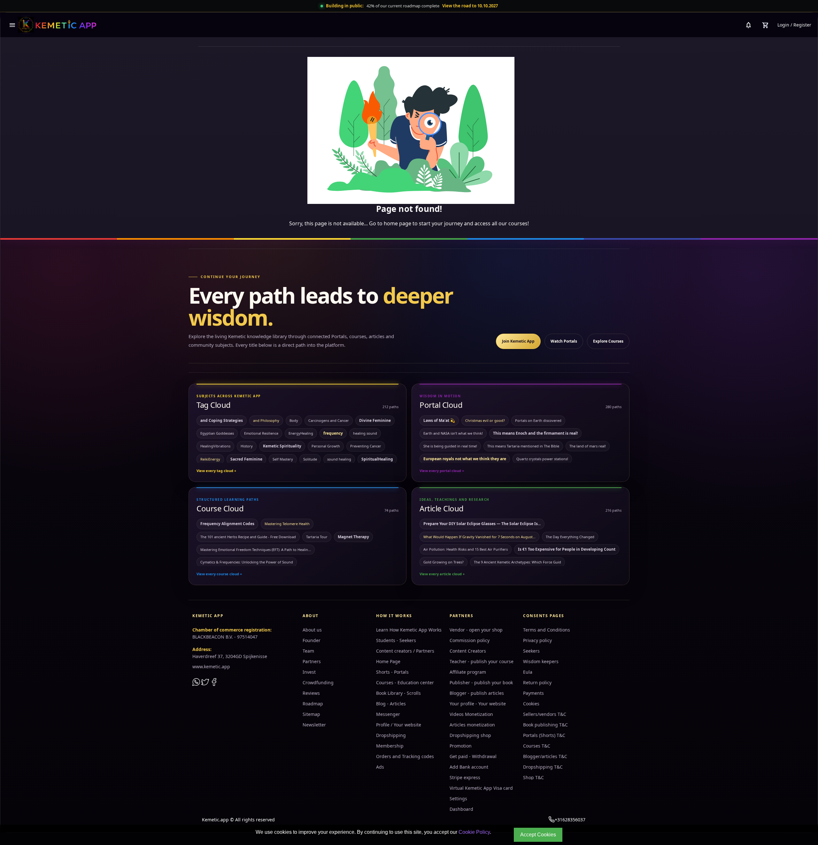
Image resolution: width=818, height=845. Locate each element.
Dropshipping (391, 735)
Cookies (531, 704)
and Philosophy (266, 420)
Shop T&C (533, 777)
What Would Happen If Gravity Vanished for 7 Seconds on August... (479, 536)
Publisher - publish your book (481, 682)
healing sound (365, 433)
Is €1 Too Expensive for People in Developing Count (566, 549)
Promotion (461, 746)
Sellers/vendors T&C (544, 714)
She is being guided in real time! (450, 446)
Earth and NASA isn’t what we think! (453, 433)
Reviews (311, 693)
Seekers (531, 651)
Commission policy (470, 640)
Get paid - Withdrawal (473, 756)
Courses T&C (536, 746)
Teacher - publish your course (481, 661)
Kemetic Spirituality (282, 446)
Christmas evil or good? (485, 420)
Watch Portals (564, 341)
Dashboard (461, 809)
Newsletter (314, 725)
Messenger (388, 714)
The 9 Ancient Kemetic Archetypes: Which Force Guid (517, 562)
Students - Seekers (396, 640)
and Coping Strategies (221, 420)
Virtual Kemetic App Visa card (481, 788)
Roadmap (313, 704)
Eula (527, 672)
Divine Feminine (375, 420)
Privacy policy (537, 640)
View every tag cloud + (216, 470)
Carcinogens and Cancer (328, 420)
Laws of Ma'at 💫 (439, 420)
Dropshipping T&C (543, 767)
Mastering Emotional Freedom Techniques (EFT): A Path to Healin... (255, 549)
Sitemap (311, 714)
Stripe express (465, 777)
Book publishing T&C (545, 725)
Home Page (388, 661)
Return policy (537, 682)
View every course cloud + (219, 573)
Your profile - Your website (478, 704)
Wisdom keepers (541, 661)
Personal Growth (326, 446)
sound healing (339, 459)
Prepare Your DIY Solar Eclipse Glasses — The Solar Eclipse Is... (482, 523)
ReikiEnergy (210, 459)
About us (312, 630)
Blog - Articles (391, 704)
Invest (309, 672)
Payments (533, 693)
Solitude (310, 459)
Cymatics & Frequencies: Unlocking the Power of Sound (246, 562)
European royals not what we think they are (464, 458)
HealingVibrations (215, 446)
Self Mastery (283, 459)
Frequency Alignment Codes (227, 523)
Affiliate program (468, 672)
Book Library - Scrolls (398, 693)
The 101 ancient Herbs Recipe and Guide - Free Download (248, 536)
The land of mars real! (587, 446)
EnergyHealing (301, 433)
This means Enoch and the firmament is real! (535, 433)
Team (308, 651)
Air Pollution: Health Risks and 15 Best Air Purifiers (465, 549)
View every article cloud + (442, 573)
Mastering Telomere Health (287, 523)
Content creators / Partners (405, 651)
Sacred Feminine (246, 459)
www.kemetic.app (211, 666)
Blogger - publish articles (477, 693)
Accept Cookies (538, 834)
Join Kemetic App (518, 341)
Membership (390, 746)
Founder (311, 640)
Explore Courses (608, 341)
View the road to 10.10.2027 (470, 6)
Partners (312, 661)
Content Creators (468, 651)
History (247, 446)
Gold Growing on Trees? (443, 562)
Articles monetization (472, 725)
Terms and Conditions (546, 630)
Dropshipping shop (470, 735)
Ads (380, 767)
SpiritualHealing (377, 459)
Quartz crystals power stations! (542, 458)
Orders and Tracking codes (405, 756)
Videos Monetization (471, 714)
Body (293, 420)
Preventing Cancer (365, 446)
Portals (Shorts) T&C (544, 735)
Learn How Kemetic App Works (409, 630)
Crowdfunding (318, 682)
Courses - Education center (405, 682)
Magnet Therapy (353, 536)
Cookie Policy (474, 832)
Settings (458, 798)
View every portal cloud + (442, 470)
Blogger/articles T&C (545, 756)
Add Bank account (469, 767)
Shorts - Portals (392, 672)
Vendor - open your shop (476, 630)
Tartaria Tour (317, 536)
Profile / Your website (398, 725)
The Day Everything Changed (570, 536)
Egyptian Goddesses (217, 433)
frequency (333, 433)
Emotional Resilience (261, 433)
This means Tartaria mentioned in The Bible (523, 446)
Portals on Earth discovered (538, 420)
